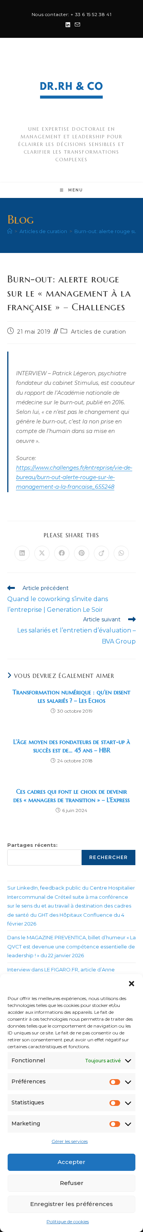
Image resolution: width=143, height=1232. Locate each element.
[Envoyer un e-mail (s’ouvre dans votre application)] (76, 24)
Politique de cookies (68, 1221)
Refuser (72, 1183)
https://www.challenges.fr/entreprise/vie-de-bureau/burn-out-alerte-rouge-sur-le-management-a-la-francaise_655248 (74, 477)
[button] (131, 983)
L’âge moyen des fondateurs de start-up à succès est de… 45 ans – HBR (71, 746)
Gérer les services (69, 1141)
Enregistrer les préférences (71, 1204)
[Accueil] (9, 231)
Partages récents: (32, 845)
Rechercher (108, 857)
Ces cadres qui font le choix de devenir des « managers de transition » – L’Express (71, 796)
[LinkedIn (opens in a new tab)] (67, 24)
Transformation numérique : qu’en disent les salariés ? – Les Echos (71, 696)
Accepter (71, 1162)
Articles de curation (98, 331)
